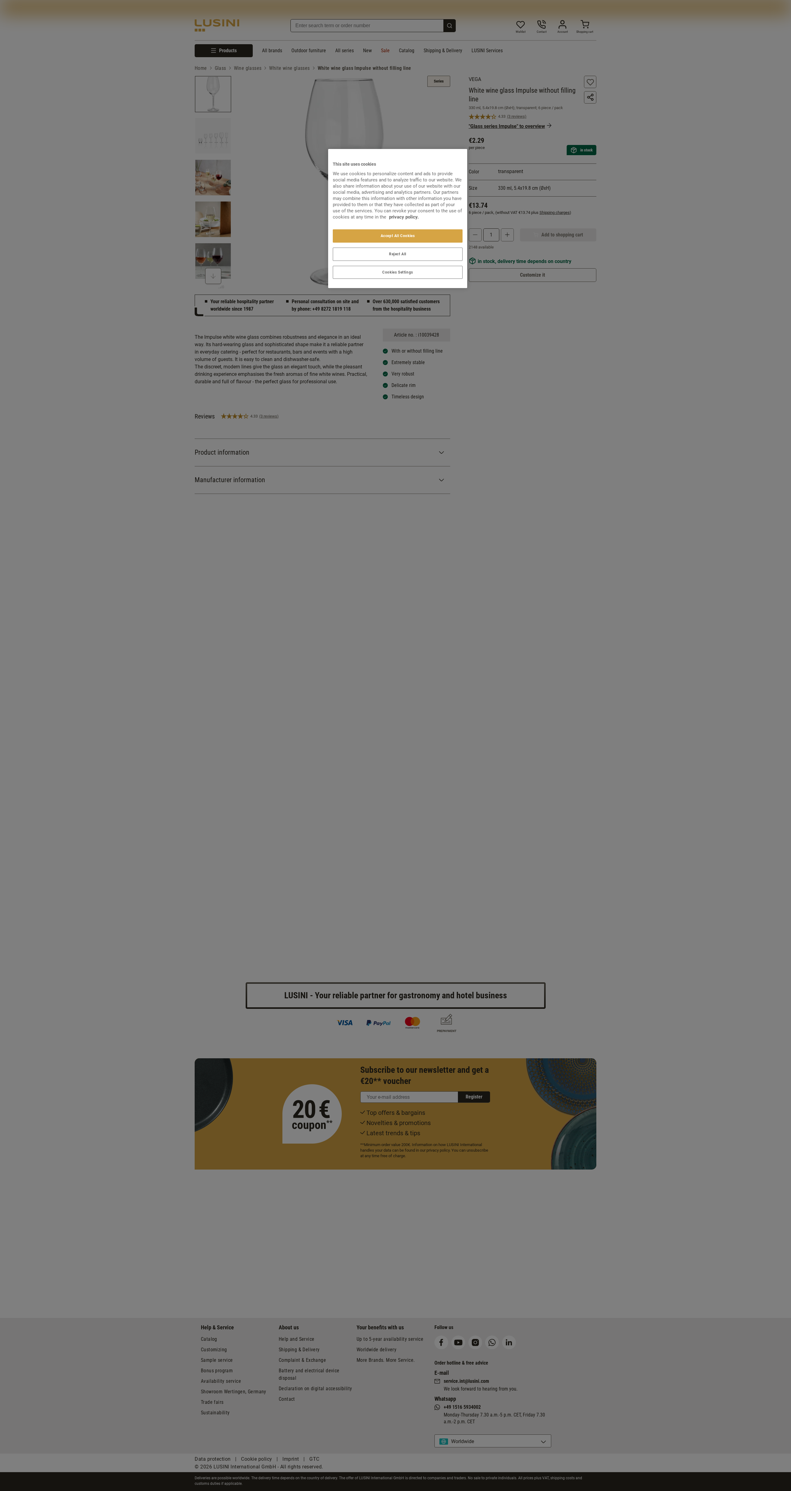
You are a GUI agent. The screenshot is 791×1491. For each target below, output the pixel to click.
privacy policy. (404, 217)
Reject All (397, 254)
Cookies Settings (397, 272)
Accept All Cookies (398, 236)
